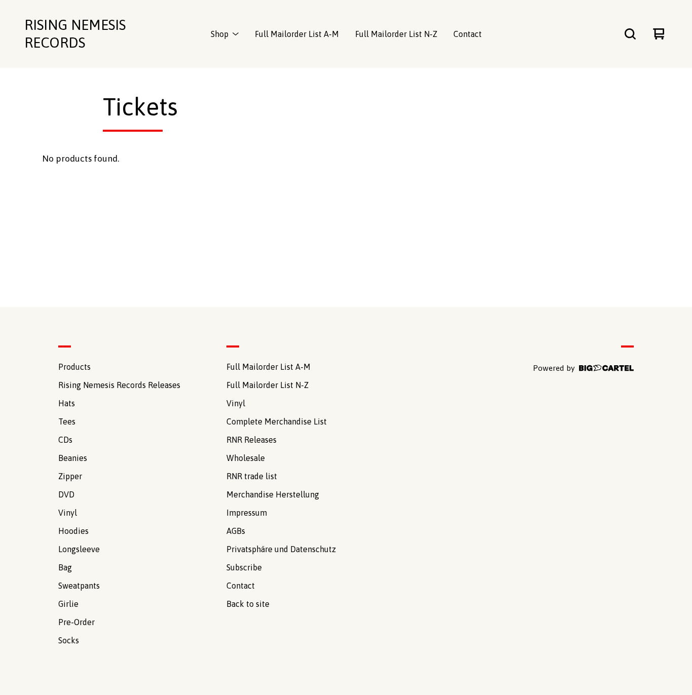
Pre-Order (76, 622)
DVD (66, 494)
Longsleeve (79, 549)
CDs (65, 439)
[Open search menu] (630, 34)
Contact (467, 34)
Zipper (70, 476)
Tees (66, 421)
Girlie (68, 603)
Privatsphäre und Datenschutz (281, 549)
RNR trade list (251, 476)
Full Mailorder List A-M (297, 34)
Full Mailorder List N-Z (396, 34)
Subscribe (244, 567)
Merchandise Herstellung (272, 494)
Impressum (246, 512)
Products (74, 366)
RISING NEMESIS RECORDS (75, 34)
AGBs (235, 530)
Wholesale (245, 457)
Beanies (72, 457)
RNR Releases (251, 439)
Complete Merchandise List (276, 421)
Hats (66, 403)
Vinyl (67, 512)
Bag (65, 567)
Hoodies (73, 530)
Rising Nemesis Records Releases (119, 385)
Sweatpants (79, 585)
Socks (68, 640)
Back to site (248, 603)
